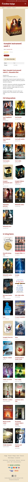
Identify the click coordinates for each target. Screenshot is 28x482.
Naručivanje (23, 460)
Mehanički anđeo (19, 204)
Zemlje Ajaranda (7, 445)
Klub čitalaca (11, 457)
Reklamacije (18, 460)
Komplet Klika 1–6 (20, 253)
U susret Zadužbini (20, 317)
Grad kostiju (18, 117)
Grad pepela (6, 161)
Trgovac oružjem (7, 357)
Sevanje (17, 275)
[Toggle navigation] (25, 3)
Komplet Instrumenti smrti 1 (7, 183)
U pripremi (8, 7)
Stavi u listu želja (10, 59)
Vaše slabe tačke (19, 295)
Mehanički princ (7, 226)
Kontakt (8, 461)
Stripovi (10, 455)
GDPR (12, 461)
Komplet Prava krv (8, 337)
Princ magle (18, 379)
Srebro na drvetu (7, 379)
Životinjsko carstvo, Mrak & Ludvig (19, 423)
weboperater (16, 479)
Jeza (4, 317)
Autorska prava (5, 460)
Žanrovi (14, 7)
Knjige (5, 455)
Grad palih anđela (19, 139)
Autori (3, 7)
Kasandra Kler (9, 49)
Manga (14, 455)
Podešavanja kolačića (17, 461)
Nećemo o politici (7, 399)
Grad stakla (18, 161)
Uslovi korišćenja (12, 460)
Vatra (16, 337)
